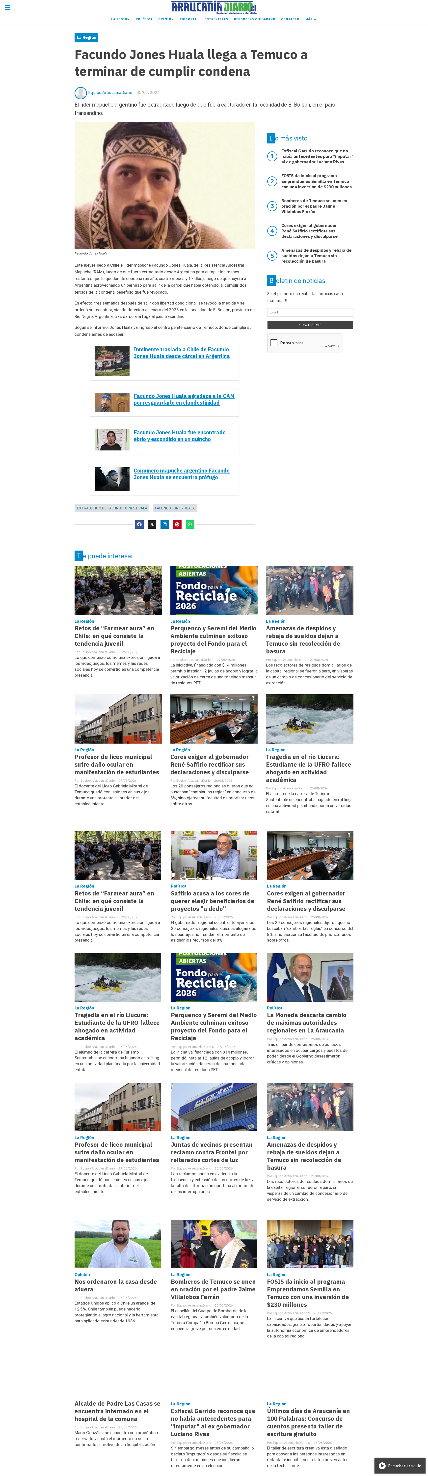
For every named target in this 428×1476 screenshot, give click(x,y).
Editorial (189, 19)
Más (309, 19)
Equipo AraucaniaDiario (110, 92)
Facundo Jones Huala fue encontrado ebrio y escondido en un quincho (180, 436)
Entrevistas (216, 19)
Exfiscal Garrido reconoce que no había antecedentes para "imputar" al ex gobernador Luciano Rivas (213, 1422)
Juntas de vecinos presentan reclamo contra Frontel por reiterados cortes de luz (212, 1152)
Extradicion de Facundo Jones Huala (112, 508)
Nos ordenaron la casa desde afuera (116, 1285)
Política (144, 19)
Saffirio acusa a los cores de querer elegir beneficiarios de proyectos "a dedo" (212, 901)
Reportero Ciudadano (254, 19)
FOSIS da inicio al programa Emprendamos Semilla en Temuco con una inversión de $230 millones (308, 1293)
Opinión (166, 19)
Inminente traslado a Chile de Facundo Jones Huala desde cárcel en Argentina (182, 353)
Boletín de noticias (297, 280)
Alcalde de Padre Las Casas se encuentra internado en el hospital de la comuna (117, 1411)
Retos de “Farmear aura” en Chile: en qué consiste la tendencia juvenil (114, 635)
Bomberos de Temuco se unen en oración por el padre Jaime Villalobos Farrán (213, 1289)
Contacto (290, 19)
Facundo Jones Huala (175, 508)
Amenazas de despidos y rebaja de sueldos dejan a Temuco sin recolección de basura (303, 639)
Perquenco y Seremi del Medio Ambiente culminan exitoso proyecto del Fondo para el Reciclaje (213, 639)
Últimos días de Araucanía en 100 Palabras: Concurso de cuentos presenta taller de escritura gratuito (308, 1422)
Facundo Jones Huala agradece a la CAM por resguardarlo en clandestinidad (184, 399)
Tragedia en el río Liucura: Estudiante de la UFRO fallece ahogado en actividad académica (308, 768)
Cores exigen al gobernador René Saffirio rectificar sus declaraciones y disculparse (209, 764)
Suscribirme (310, 325)
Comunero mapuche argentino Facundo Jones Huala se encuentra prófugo (182, 474)
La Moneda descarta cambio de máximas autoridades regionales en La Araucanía (307, 1022)
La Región (120, 19)
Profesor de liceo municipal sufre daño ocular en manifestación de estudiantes (117, 764)
